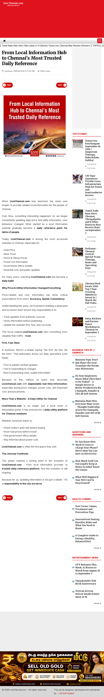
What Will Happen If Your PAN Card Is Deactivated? (86, 480)
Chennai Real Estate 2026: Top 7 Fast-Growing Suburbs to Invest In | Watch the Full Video (92, 293)
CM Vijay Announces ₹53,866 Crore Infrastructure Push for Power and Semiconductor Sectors (93, 186)
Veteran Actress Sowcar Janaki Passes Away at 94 (87, 594)
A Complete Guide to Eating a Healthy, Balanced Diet (86, 538)
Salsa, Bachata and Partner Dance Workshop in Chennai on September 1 (93, 325)
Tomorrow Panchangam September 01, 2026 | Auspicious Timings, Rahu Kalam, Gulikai (93, 151)
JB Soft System (66, 693)
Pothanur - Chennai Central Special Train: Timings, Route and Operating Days (93, 258)
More (96, 422)
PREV (9, 85)
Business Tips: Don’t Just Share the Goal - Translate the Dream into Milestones (87, 364)
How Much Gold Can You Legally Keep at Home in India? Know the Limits (87, 465)
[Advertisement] (66, 19)
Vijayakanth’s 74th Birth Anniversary (85, 582)
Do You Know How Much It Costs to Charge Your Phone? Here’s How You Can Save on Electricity (86, 447)
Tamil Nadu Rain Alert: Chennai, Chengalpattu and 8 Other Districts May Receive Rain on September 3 (93, 222)
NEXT (60, 85)
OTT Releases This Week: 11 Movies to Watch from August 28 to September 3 (87, 569)
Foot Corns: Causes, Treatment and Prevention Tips (86, 509)
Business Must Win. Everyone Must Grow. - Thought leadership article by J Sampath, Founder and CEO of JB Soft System (87, 408)
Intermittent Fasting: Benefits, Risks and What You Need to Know (87, 524)
